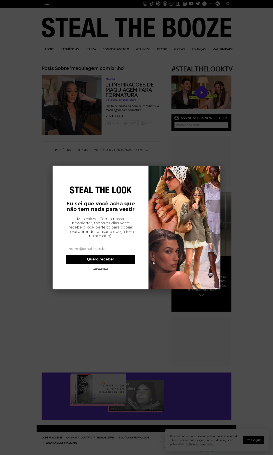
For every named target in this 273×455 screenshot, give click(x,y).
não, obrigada (101, 268)
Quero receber (100, 259)
